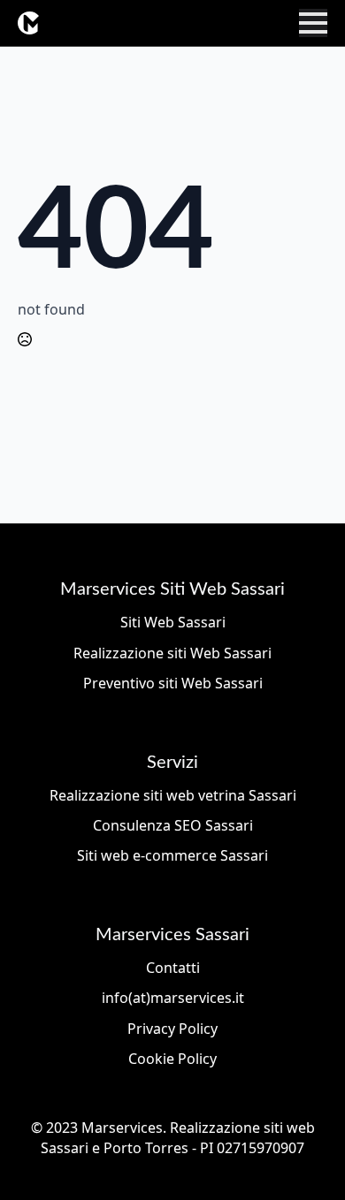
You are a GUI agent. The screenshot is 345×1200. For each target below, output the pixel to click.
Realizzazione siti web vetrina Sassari (173, 795)
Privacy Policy (172, 1028)
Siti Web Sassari (173, 622)
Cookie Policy (172, 1058)
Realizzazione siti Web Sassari (172, 653)
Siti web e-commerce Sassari (172, 855)
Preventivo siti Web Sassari (173, 683)
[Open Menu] (313, 23)
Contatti (173, 967)
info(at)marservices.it (173, 997)
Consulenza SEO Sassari (173, 825)
